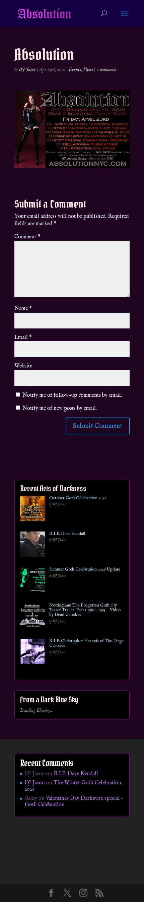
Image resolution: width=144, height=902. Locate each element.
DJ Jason (27, 70)
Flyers (88, 70)
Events (75, 70)
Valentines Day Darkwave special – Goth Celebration (74, 801)
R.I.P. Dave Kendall (67, 534)
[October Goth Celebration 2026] (32, 510)
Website (23, 366)
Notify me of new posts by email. (59, 408)
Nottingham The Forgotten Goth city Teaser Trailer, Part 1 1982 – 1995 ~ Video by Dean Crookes (85, 610)
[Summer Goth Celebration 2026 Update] (32, 581)
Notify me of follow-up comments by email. (72, 395)
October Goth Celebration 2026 (77, 498)
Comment (27, 237)
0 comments (106, 70)
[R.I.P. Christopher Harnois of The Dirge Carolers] (32, 653)
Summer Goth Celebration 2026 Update (84, 569)
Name (23, 308)
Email (23, 337)
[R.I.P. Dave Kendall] (32, 545)
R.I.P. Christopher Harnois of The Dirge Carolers (86, 644)
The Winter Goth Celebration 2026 (73, 786)
